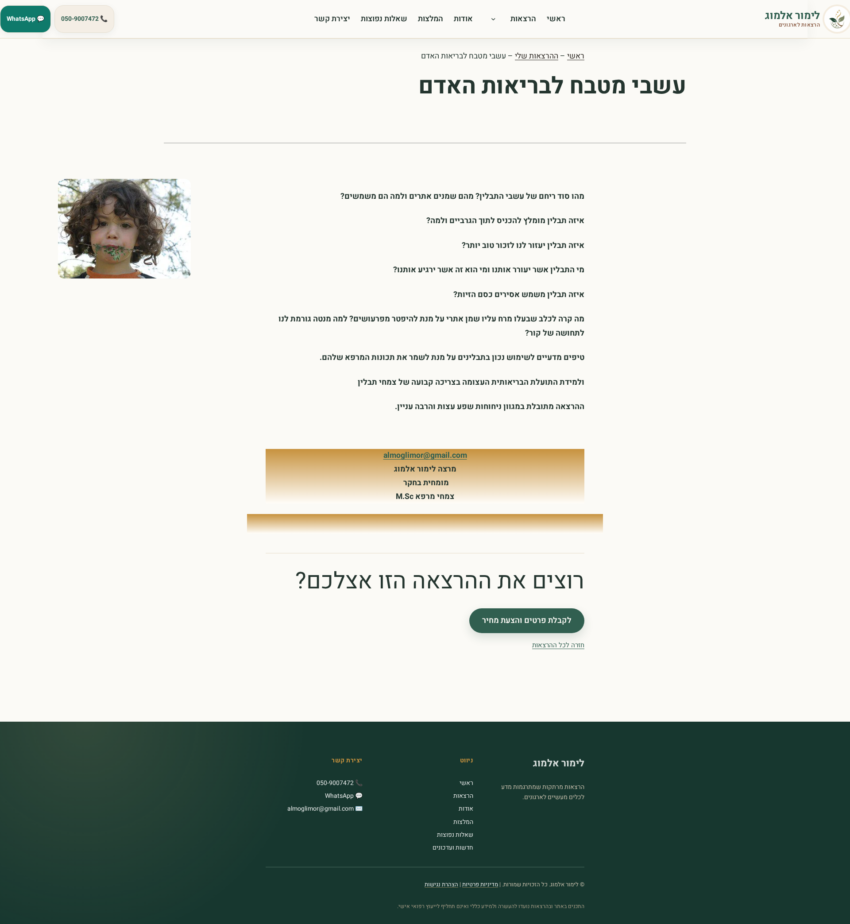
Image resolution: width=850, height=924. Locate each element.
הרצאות (463, 795)
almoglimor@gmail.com (425, 455)
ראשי (575, 56)
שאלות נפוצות (455, 834)
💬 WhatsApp (25, 18)
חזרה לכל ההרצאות (558, 645)
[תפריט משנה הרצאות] (495, 19)
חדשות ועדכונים (453, 847)
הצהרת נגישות (441, 884)
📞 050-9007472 (84, 18)
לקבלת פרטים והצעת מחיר (527, 621)
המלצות (463, 822)
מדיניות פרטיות (480, 884)
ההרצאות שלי (536, 56)
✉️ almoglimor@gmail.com (325, 808)
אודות (466, 808)
